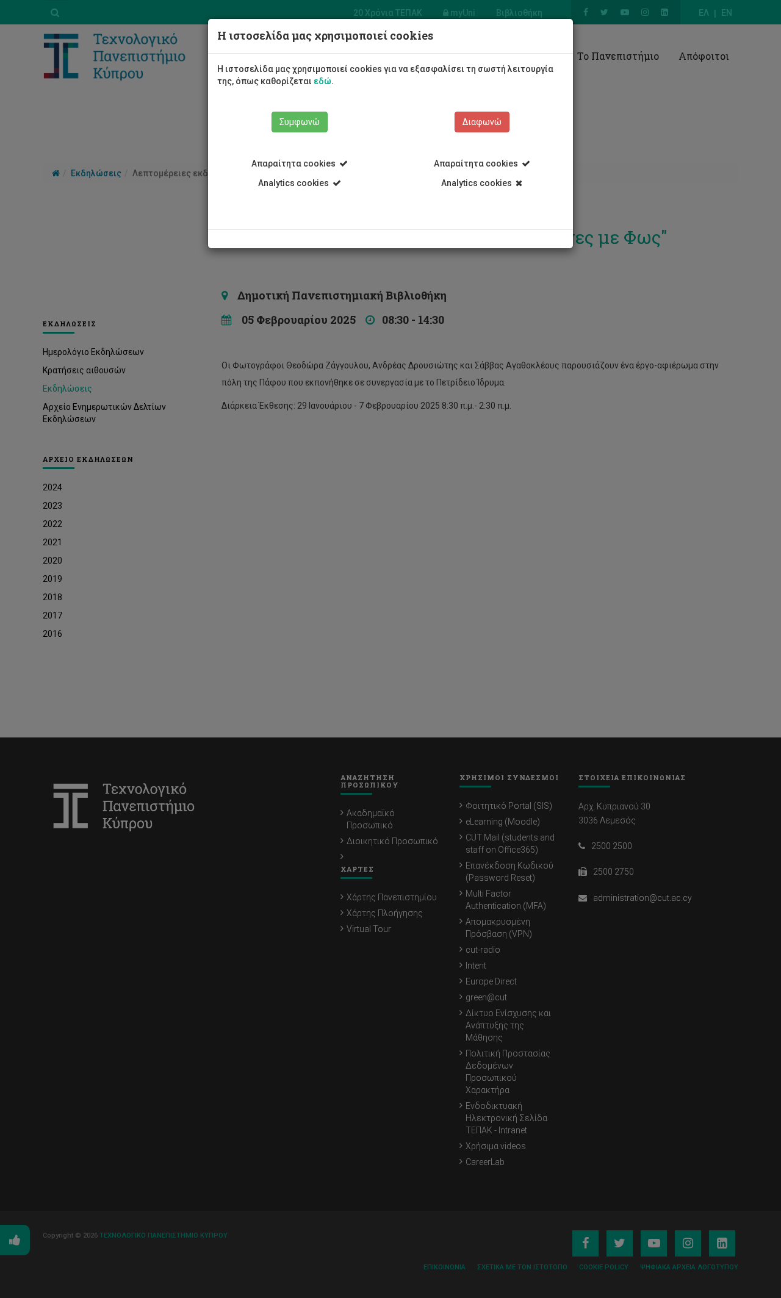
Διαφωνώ (482, 122)
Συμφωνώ (299, 122)
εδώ (322, 81)
